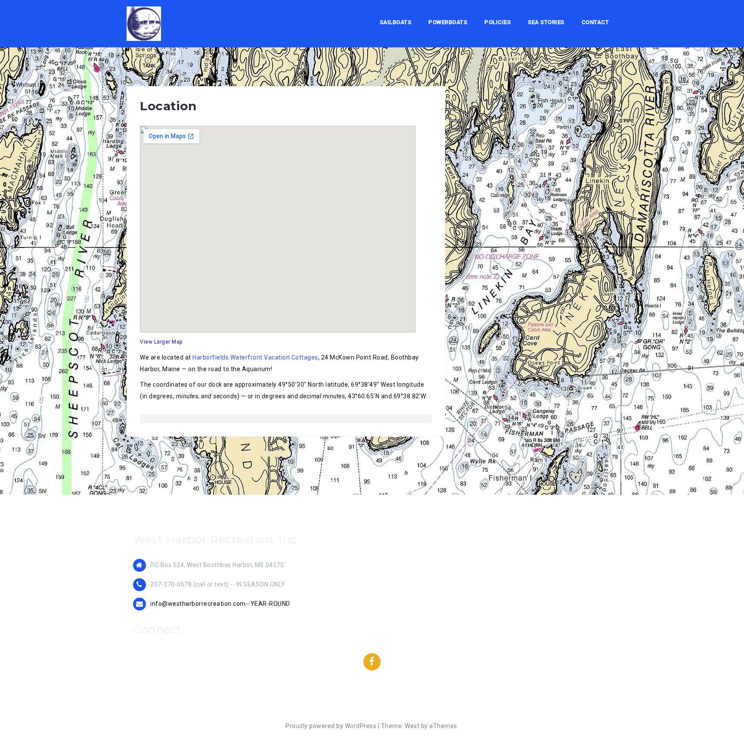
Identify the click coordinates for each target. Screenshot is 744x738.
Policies (497, 22)
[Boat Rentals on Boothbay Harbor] (144, 23)
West (412, 725)
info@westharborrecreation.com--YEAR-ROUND (220, 603)
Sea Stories (546, 22)
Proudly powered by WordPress (330, 725)
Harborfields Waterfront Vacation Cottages (255, 357)
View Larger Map (161, 342)
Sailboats (396, 22)
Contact (595, 22)
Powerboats (447, 22)
